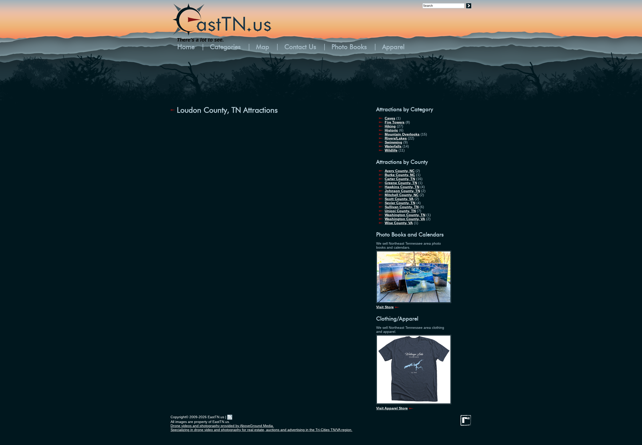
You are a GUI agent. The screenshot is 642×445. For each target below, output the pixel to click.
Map (262, 47)
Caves (390, 118)
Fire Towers (395, 122)
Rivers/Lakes (396, 138)
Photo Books (349, 47)
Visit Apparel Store (392, 408)
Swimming (393, 142)
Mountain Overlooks (402, 134)
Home (186, 47)
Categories (225, 47)
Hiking (390, 126)
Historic (391, 130)
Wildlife (391, 150)
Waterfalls (393, 146)
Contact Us (300, 47)
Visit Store (385, 307)
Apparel (393, 47)
